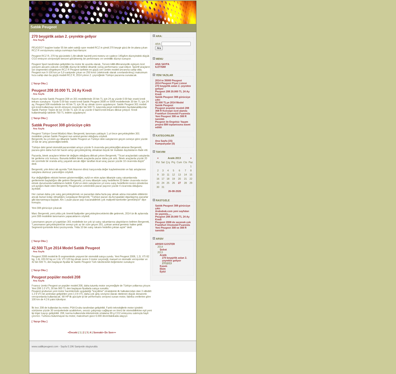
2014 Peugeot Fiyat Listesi (171, 83)
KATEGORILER (164, 135)
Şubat (163, 249)
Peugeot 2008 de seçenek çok (173, 222)
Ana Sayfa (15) (164, 140)
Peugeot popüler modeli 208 (172, 108)
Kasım (163, 266)
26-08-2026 (174, 191)
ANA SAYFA (162, 64)
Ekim (163, 268)
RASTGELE (162, 200)
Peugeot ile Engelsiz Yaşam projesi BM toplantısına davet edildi (172, 124)
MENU (159, 58)
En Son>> (110, 332)
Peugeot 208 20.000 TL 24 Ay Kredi (62, 90)
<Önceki (73, 332)
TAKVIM (160, 151)
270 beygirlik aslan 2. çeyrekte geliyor (174, 259)
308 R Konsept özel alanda (171, 110)
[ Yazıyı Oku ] (39, 83)
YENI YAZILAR (164, 75)
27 (179, 182)
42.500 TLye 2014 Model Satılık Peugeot (169, 104)
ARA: (158, 36)
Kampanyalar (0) (165, 143)
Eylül (163, 271)
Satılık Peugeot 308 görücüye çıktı (61, 125)
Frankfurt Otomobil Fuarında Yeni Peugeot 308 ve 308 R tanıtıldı (172, 116)
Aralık (163, 255)
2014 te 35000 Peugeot (168, 80)
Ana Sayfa (38, 40)
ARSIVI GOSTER (165, 244)
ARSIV (159, 238)
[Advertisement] (14, 70)
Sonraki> (98, 332)
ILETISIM (160, 66)
